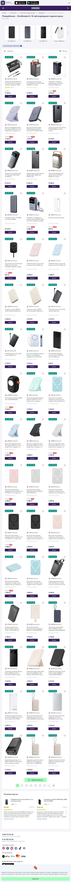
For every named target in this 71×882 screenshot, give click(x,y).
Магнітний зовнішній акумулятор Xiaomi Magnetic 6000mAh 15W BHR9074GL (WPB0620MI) (35, 628)
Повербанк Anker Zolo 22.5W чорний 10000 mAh (56, 310)
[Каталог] (3, 8)
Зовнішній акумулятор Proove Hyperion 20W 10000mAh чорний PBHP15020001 (56, 673)
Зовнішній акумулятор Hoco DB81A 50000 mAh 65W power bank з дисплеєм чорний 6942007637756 (13, 761)
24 (53, 785)
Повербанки (41, 13)
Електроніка (13, 13)
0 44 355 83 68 (7, 839)
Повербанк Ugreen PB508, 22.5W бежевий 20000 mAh (13, 310)
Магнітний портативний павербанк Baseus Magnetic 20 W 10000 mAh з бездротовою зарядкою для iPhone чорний (14, 537)
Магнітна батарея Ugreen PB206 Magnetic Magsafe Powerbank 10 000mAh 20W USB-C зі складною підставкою (35, 129)
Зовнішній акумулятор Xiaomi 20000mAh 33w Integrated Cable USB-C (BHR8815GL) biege (35, 761)
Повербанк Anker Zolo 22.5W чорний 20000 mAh (13, 354)
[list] (3, 848)
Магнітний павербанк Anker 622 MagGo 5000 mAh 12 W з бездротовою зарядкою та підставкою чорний (35, 445)
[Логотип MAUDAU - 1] (35, 8)
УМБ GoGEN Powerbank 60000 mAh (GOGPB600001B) (13, 398)
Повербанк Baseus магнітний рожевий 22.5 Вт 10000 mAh (35, 264)
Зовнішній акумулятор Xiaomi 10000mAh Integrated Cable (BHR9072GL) (56, 761)
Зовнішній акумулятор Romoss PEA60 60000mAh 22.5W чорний (57, 129)
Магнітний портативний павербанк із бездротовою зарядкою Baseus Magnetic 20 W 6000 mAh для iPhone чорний (35, 537)
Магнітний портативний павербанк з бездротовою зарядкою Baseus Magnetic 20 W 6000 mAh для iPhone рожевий (57, 537)
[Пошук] (68, 8)
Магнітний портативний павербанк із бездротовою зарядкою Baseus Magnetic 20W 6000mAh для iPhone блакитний (34, 583)
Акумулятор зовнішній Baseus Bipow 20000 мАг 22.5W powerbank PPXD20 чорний (13, 673)
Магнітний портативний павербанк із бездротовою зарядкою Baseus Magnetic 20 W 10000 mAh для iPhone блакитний (13, 583)
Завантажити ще (37, 780)
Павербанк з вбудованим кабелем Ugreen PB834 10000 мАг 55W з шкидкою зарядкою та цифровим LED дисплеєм (35, 219)
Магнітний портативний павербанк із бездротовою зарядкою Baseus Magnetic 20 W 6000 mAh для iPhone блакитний (57, 399)
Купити (10, 96)
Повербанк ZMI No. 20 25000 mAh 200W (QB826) (13, 218)
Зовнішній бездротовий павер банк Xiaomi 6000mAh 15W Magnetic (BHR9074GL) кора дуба (35, 673)
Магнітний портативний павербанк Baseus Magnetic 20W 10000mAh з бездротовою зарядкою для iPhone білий (35, 491)
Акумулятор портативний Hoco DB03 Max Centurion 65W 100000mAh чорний (35, 83)
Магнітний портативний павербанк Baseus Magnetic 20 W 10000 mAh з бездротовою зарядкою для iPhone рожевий (14, 491)
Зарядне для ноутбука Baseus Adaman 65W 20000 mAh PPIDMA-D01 (35, 175)
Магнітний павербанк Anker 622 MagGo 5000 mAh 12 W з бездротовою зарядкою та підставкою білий (56, 445)
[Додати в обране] (21, 57)
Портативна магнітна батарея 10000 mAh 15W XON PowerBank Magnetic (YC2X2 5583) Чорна (13, 265)
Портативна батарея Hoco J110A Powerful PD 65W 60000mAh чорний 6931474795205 (56, 175)
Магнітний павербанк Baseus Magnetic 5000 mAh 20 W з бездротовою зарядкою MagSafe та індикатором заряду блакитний (35, 399)
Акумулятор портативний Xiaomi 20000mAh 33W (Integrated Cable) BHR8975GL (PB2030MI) (57, 628)
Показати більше (9, 819)
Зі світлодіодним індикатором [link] (56, 13)
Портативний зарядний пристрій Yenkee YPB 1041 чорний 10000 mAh (56, 355)
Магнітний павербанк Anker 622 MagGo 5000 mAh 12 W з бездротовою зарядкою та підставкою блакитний (13, 445)
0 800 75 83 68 (7, 834)
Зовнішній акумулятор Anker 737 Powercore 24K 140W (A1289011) (13, 175)
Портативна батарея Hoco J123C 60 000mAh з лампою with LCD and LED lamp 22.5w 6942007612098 (56, 583)
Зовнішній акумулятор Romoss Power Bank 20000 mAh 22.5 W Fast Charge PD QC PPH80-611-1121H (14, 717)
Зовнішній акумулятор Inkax (56, 218)
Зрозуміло (35, 879)
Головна (4, 13)
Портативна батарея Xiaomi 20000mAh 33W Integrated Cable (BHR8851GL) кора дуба (35, 717)
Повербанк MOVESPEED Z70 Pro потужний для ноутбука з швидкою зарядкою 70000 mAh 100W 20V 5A (13, 83)
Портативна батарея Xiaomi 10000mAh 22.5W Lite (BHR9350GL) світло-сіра (56, 717)
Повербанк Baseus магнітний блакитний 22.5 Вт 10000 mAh (57, 264)
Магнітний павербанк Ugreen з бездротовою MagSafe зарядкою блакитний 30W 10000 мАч (35, 355)
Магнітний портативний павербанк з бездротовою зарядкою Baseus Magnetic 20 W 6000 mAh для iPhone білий (57, 491)
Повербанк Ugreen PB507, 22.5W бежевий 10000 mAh (34, 310)
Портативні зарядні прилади (27, 13)
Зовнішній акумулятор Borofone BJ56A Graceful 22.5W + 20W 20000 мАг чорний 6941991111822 (12, 628)
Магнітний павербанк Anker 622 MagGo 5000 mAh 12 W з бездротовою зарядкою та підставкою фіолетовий (13, 129)
